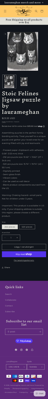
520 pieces (27, 227)
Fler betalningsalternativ (24, 260)
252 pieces (10, 227)
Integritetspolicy (37, 388)
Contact (9, 306)
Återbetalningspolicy (21, 388)
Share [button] (7, 267)
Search (8, 294)
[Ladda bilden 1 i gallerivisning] (9, 81)
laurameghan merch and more (22, 385)
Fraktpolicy (23, 392)
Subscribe (10, 311)
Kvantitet (6, 232)
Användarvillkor (11, 392)
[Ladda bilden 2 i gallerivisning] (24, 81)
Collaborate (10, 300)
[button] (5, 11)
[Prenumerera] (40, 332)
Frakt (4, 122)
